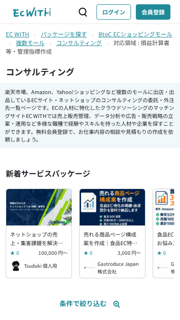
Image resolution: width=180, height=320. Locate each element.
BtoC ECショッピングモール (135, 34)
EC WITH (17, 34)
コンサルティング (79, 42)
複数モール (30, 42)
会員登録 (153, 12)
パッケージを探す (64, 34)
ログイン (113, 12)
